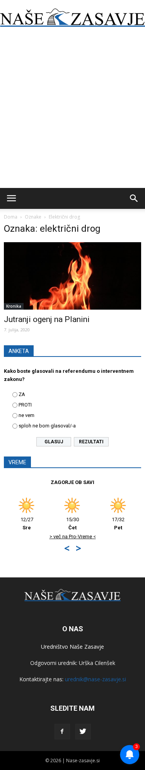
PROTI (25, 405)
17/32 (105, 524)
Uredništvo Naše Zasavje (72, 646)
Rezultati (91, 441)
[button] (134, 198)
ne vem (26, 415)
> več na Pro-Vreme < (60, 536)
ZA (22, 394)
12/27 (14, 524)
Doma (10, 217)
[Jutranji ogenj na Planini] (72, 276)
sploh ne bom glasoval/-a (47, 426)
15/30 (60, 524)
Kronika (13, 306)
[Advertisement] (72, 111)
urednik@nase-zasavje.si (95, 679)
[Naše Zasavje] (72, 18)
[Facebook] (62, 731)
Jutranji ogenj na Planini (47, 319)
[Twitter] (83, 731)
